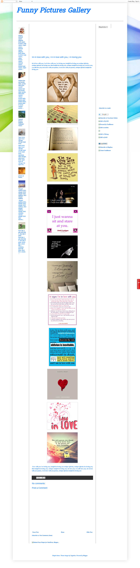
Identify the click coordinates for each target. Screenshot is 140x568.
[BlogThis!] (39, 478)
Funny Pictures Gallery (53, 11)
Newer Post (35, 532)
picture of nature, (21, 176)
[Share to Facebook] (43, 478)
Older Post (89, 532)
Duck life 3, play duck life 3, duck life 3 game (22, 233)
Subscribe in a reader (105, 108)
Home (62, 532)
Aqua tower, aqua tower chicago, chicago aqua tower (22, 140)
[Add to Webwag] (104, 134)
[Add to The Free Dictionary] (103, 144)
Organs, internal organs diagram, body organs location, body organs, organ (22, 40)
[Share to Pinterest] (44, 478)
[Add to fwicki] (103, 137)
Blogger (85, 555)
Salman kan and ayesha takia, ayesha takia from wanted (22, 84)
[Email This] (37, 478)
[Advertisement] (46, 36)
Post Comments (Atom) (46, 535)
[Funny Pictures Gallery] (108, 118)
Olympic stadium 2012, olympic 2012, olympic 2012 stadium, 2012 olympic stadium (22, 193)
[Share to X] (41, 478)
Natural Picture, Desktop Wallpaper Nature (21, 122)
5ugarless (73, 555)
